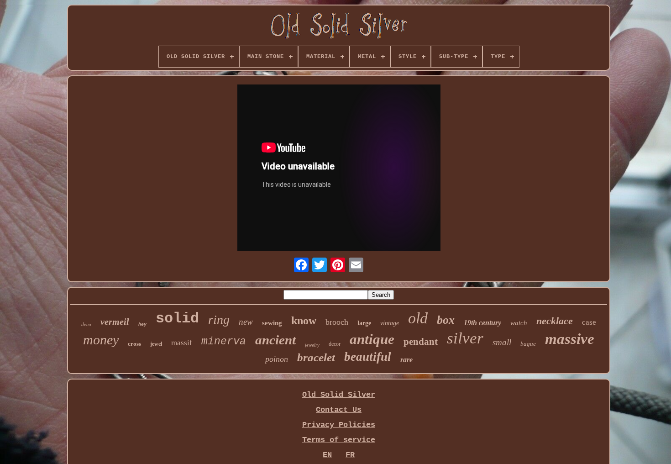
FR (350, 455)
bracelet (316, 357)
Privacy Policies (338, 425)
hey (142, 324)
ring (219, 319)
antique (372, 339)
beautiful (367, 357)
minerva (223, 342)
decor (335, 344)
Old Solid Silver (338, 394)
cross (134, 343)
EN (327, 455)
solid (177, 318)
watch (518, 323)
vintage (389, 323)
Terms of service (338, 440)
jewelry (312, 345)
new (246, 322)
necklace (554, 321)
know (303, 321)
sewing (272, 323)
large (364, 323)
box (446, 320)
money (101, 339)
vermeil (114, 321)
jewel (156, 344)
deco (86, 324)
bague (528, 343)
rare (406, 360)
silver (465, 338)
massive (569, 339)
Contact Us (339, 410)
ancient (275, 339)
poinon (276, 359)
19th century (482, 323)
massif (181, 342)
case (589, 322)
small (502, 342)
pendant (421, 341)
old (418, 318)
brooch (336, 322)
